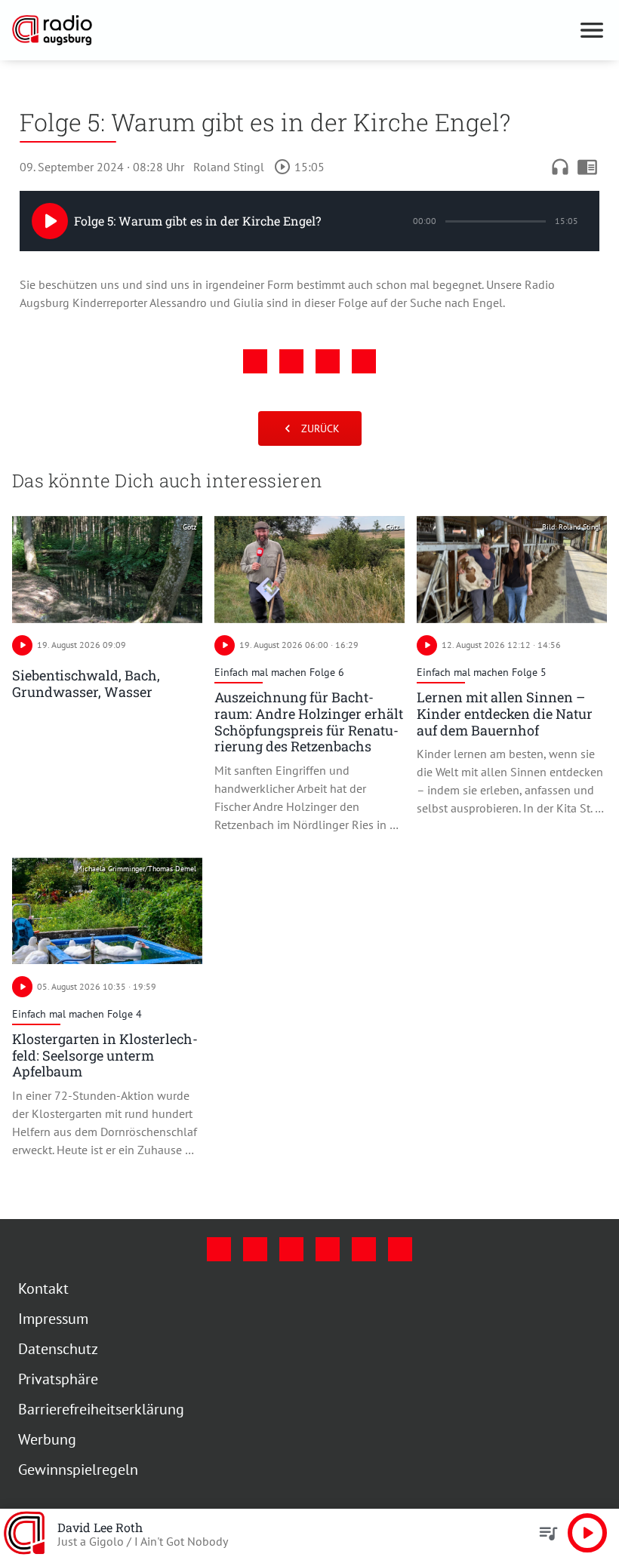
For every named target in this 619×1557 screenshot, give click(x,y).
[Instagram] (255, 1249)
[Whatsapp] (400, 1249)
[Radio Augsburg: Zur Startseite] (291, 30)
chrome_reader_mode (587, 166)
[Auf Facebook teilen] (255, 361)
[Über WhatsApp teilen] (328, 361)
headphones (560, 166)
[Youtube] (291, 1249)
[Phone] (364, 1249)
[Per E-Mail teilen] (364, 361)
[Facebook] (219, 1249)
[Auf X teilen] (291, 361)
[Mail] (328, 1249)
